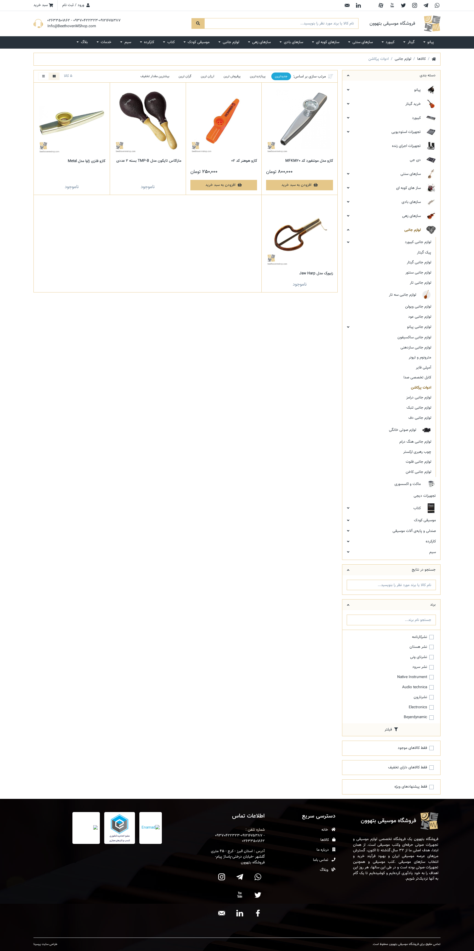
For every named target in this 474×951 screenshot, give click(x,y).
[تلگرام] (425, 5)
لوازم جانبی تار (420, 283)
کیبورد (417, 118)
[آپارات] (380, 5)
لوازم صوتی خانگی (403, 430)
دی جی (416, 160)
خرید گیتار (413, 104)
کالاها (325, 840)
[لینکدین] (358, 5)
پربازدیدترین (258, 76)
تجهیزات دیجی (425, 496)
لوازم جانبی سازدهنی (415, 347)
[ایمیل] (347, 5)
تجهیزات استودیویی (406, 132)
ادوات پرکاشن (421, 388)
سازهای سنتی (411, 174)
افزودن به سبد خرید (296, 185)
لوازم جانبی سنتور (418, 272)
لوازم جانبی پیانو (419, 327)
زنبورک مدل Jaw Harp (316, 273)
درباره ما (323, 850)
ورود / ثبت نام (73, 5)
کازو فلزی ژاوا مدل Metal (86, 161)
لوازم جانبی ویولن (418, 306)
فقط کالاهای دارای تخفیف (407, 767)
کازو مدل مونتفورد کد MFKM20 (309, 161)
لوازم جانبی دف (419, 418)
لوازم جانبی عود (419, 317)
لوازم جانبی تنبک (419, 408)
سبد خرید (41, 5)
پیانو (418, 90)
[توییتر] (403, 5)
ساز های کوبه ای (409, 188)
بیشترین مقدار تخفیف (154, 76)
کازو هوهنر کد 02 (244, 161)
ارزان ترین (207, 76)
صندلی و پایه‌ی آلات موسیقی (414, 531)
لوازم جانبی (413, 230)
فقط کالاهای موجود (412, 748)
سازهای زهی (412, 216)
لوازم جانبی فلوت (418, 462)
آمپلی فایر (423, 367)
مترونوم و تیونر (420, 357)
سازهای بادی (412, 202)
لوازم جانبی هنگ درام (415, 442)
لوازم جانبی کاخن (418, 472)
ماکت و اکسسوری (408, 484)
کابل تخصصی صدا (417, 377)
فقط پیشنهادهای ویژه (410, 787)
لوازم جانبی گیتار (419, 262)
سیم (432, 552)
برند (433, 604)
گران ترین (185, 76)
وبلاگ (324, 870)
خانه (325, 830)
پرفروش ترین (232, 76)
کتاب (417, 508)
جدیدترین (281, 76)
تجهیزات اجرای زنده (407, 146)
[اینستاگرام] (414, 5)
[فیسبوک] (369, 5)
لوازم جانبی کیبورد (418, 242)
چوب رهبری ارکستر (417, 452)
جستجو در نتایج (424, 570)
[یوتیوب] (392, 5)
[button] (428, 42)
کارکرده (431, 541)
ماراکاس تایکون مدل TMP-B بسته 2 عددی (148, 161)
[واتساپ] (437, 5)
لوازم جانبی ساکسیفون (414, 337)
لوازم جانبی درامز (418, 397)
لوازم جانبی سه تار (403, 295)
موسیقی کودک (425, 520)
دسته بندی (428, 75)
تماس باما (321, 860)
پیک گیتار (424, 252)
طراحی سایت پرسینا (45, 944)
